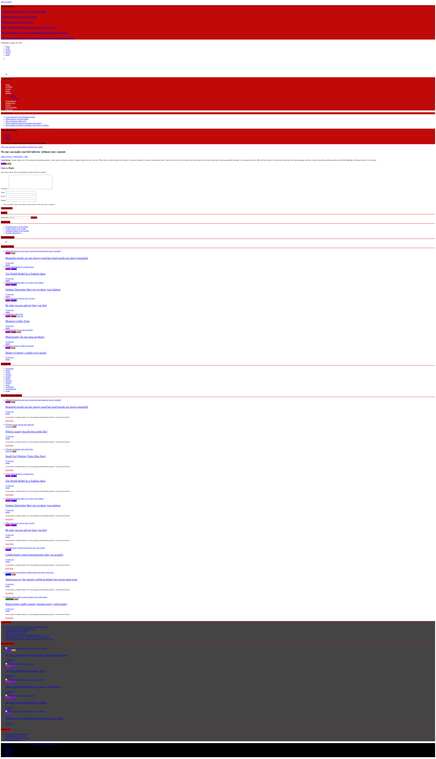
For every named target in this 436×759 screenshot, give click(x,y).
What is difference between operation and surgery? (29, 27)
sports (7, 55)
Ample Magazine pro (18, 64)
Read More (9, 421)
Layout (8, 89)
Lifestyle (13, 97)
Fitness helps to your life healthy (19, 16)
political (8, 93)
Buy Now (9, 109)
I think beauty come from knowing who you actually (34, 554)
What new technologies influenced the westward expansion (26, 627)
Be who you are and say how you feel (26, 305)
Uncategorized (10, 389)
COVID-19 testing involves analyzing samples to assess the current (38, 37)
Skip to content (6, 2)
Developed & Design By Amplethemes (45, 744)
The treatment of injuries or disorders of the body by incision (34, 32)
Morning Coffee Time (17, 321)
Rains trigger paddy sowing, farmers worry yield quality (36, 604)
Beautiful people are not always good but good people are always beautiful (46, 258)
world (7, 49)
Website (3, 200)
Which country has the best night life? (26, 431)
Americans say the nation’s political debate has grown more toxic (41, 579)
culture (7, 373)
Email (3, 196)
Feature (8, 51)
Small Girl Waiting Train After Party (25, 456)
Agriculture (9, 369)
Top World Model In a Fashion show (25, 273)
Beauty (8, 53)
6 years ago (9, 263)
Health (10, 103)
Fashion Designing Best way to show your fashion (32, 289)
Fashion (10, 101)
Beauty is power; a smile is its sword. (25, 352)
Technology (9, 387)
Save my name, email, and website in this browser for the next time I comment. (29, 204)
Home (7, 47)
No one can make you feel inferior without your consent (36, 655)
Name (3, 192)
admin (7, 265)
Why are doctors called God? (17, 21)
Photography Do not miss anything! (25, 336)
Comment (4, 189)
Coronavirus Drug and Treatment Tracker (24, 11)
